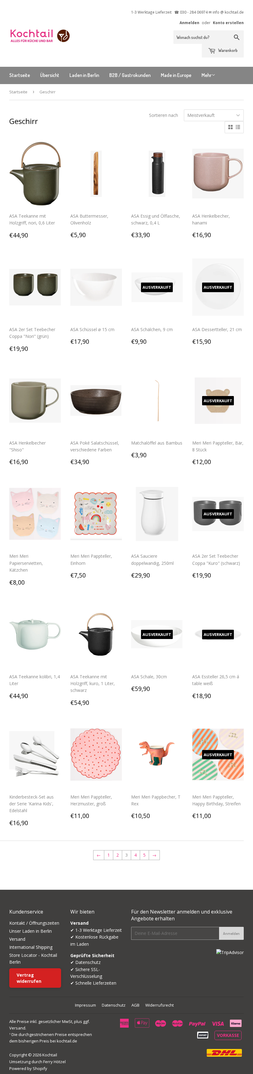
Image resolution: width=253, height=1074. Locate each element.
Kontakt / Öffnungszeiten (34, 923)
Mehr (206, 75)
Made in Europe (176, 75)
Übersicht (49, 75)
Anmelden (189, 22)
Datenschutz (114, 1005)
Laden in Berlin (84, 75)
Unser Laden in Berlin (30, 931)
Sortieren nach (163, 115)
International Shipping (30, 947)
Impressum (85, 1005)
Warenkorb (227, 50)
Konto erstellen (228, 22)
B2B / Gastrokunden (130, 75)
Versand (17, 939)
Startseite (19, 75)
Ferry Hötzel (54, 1061)
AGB (135, 1005)
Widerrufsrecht (159, 1005)
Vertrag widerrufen (29, 978)
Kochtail (49, 1055)
